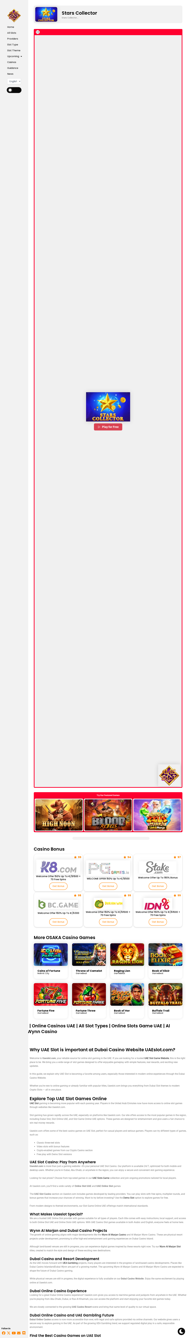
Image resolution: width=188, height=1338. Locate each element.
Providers (12, 38)
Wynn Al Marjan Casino (114, 1234)
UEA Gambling (70, 1263)
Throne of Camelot (89, 971)
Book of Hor (122, 1010)
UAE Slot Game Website (156, 1058)
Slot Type (12, 44)
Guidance (12, 68)
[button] (108, 406)
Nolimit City (43, 973)
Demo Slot (128, 1197)
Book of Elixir (161, 971)
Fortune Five (45, 1010)
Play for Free (110, 427)
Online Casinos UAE (53, 1026)
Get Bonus (58, 886)
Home (10, 27)
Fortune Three (85, 1010)
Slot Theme (13, 50)
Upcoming (13, 56)
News (10, 74)
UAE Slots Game (100, 1178)
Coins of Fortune (48, 971)
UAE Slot (34, 1103)
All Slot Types (93, 1026)
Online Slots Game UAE (136, 1026)
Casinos (11, 62)
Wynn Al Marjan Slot (170, 1246)
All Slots (11, 33)
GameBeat (81, 973)
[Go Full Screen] (38, 32)
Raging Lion (122, 971)
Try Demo (59, 815)
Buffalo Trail (160, 1010)
